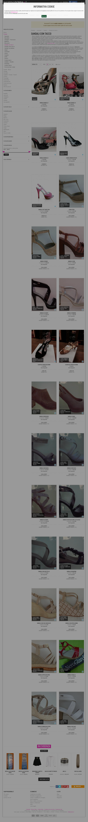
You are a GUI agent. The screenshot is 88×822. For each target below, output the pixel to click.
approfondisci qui (14, 12)
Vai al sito (44, 16)
